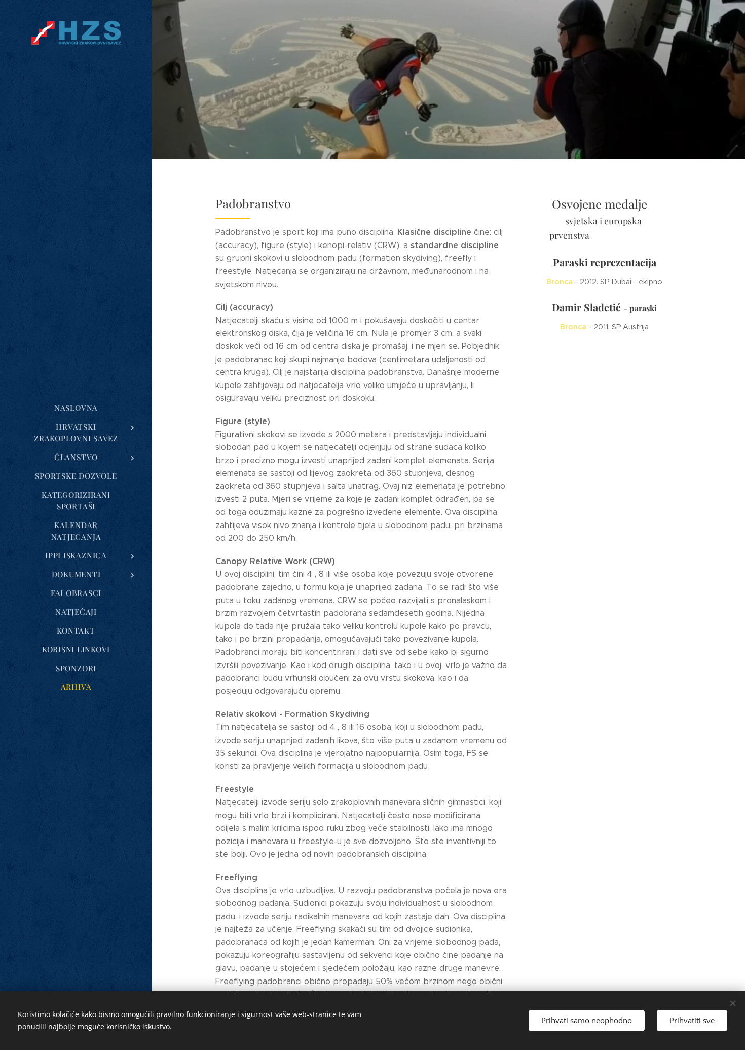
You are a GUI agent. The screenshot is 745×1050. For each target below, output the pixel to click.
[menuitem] (76, 408)
